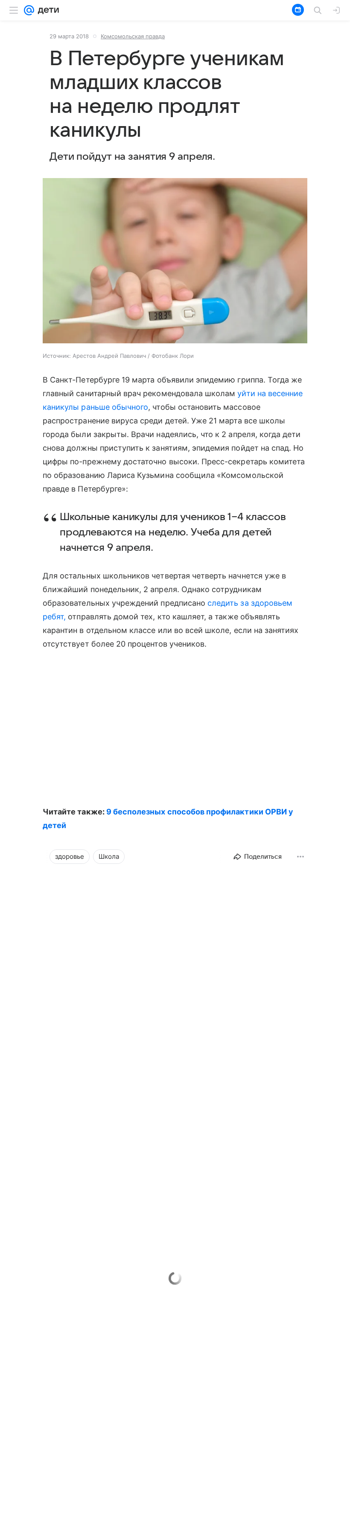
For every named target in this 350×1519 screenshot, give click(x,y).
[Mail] (29, 10)
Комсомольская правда (133, 36)
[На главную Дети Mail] (46, 10)
